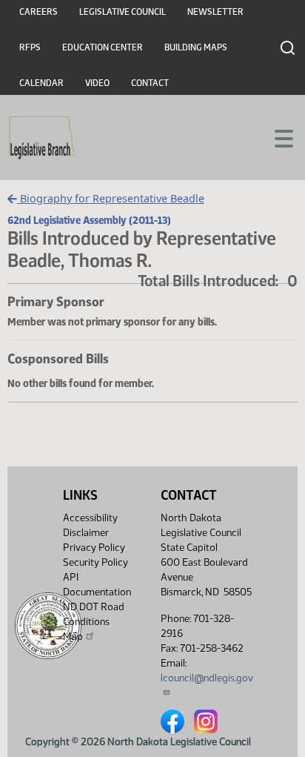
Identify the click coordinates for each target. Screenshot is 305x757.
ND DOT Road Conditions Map (93, 622)
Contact (150, 83)
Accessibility (90, 518)
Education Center (102, 47)
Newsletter (215, 12)
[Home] (42, 138)
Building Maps (195, 47)
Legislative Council (122, 12)
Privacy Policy (94, 547)
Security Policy (95, 562)
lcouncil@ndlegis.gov (207, 678)
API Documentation (97, 584)
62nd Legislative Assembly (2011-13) (89, 220)
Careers (38, 12)
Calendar (41, 83)
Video (97, 83)
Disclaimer (86, 532)
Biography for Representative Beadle (110, 198)
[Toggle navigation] (276, 137)
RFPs (30, 47)
